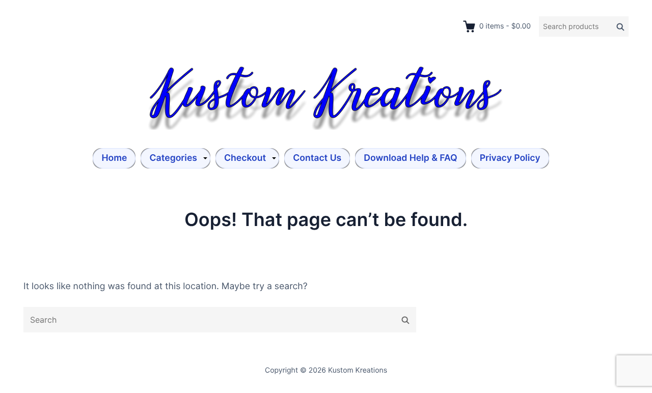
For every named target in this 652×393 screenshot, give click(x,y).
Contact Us (317, 158)
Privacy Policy (510, 158)
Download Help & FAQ (410, 158)
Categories (173, 158)
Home (114, 158)
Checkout (245, 158)
